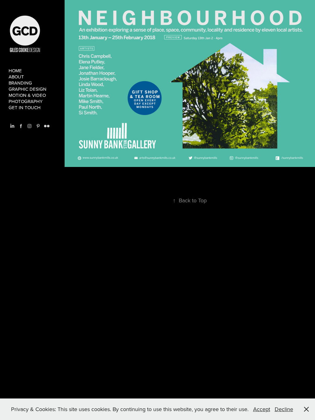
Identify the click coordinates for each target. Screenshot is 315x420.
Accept (261, 409)
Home (15, 70)
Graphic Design (27, 89)
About (16, 76)
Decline (284, 409)
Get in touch (25, 107)
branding (20, 83)
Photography (25, 101)
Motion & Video (27, 95)
